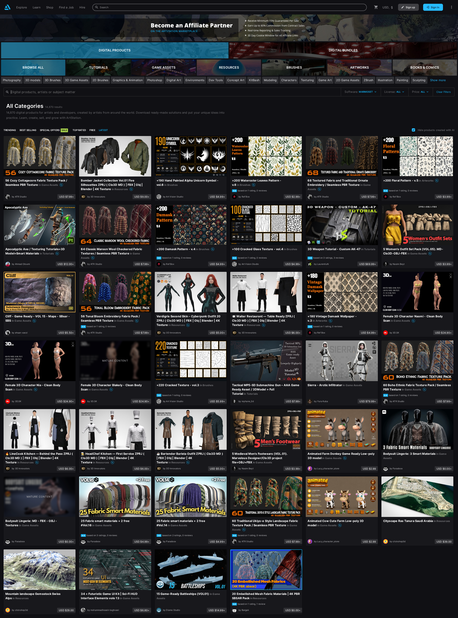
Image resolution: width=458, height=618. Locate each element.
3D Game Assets (76, 80)
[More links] (451, 7)
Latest (103, 130)
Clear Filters (443, 91)
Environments (195, 80)
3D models (32, 80)
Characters (288, 80)
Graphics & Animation (128, 80)
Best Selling (28, 130)
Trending (10, 130)
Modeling (270, 80)
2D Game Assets (347, 80)
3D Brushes (52, 80)
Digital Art (174, 80)
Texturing (307, 80)
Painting (402, 80)
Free (92, 130)
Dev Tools (216, 80)
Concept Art (235, 80)
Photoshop (154, 80)
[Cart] (376, 7)
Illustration (385, 80)
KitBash (254, 80)
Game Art (325, 80)
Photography (12, 80)
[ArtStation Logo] (7, 7)
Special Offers (53, 130)
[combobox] (229, 7)
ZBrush (368, 80)
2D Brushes (100, 80)
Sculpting (419, 80)
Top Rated (79, 130)
